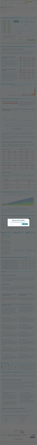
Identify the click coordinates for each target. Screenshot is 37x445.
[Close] (29, 218)
